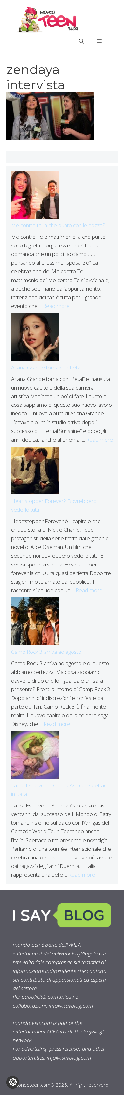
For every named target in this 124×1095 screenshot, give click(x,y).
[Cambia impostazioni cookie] (12, 1082)
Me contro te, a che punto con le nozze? (58, 225)
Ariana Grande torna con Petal (46, 367)
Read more (56, 306)
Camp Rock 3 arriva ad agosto (46, 651)
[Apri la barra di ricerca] (81, 41)
